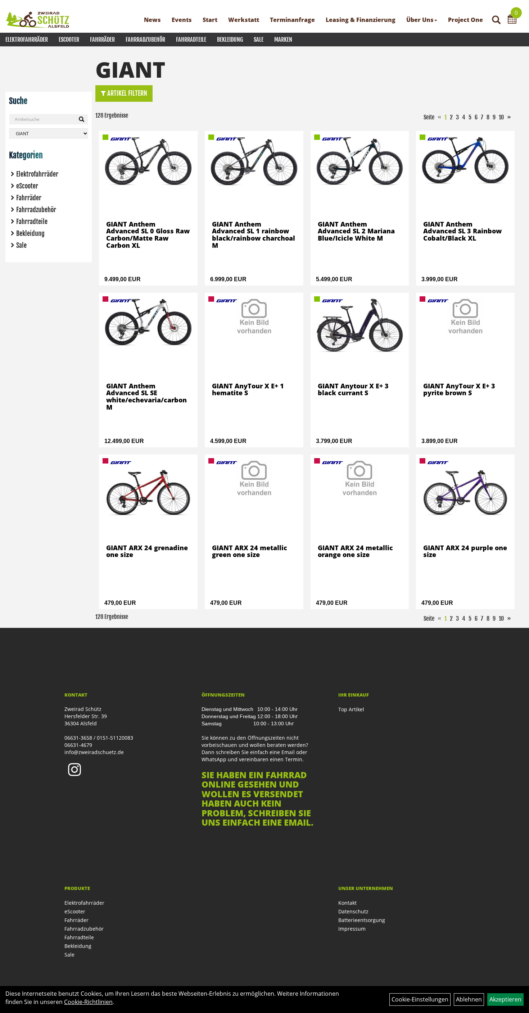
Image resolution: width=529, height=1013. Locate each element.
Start (210, 20)
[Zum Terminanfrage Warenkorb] (512, 20)
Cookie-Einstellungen (420, 999)
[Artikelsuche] (496, 20)
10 (501, 117)
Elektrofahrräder (26, 39)
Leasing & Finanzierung (360, 20)
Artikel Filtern (126, 93)
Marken (283, 39)
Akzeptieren (505, 999)
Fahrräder (102, 39)
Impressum (352, 928)
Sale (258, 39)
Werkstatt (243, 20)
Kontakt (347, 902)
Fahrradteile (191, 39)
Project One (465, 20)
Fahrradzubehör (145, 39)
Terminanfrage (292, 20)
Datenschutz (353, 911)
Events (182, 20)
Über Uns (420, 20)
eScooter (69, 39)
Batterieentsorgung (361, 920)
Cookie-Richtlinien (88, 1002)
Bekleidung (230, 39)
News (152, 20)
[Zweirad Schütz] (37, 20)
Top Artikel (351, 709)
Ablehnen (469, 999)
